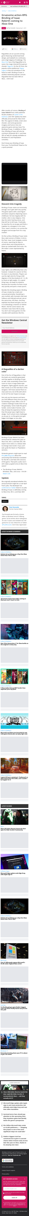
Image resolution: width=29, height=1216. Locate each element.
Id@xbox (5, 501)
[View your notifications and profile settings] (19, 2)
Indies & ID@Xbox (12, 11)
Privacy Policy (20, 1203)
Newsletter (24, 49)
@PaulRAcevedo (7, 525)
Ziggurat (10, 66)
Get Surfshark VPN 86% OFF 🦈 (18, 6)
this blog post (8, 455)
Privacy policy (5, 1174)
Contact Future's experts (8, 1170)
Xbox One (5, 62)
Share (5, 49)
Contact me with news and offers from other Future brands (15, 1193)
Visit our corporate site (14, 1155)
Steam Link (6, 474)
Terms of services (21, 336)
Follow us (16, 49)
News (3, 28)
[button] (27, 2)
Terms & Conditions (13, 1204)
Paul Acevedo (11, 28)
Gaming (4, 11)
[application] (14, 172)
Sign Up (14, 1198)
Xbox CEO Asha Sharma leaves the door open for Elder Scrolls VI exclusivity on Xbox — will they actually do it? (15, 1095)
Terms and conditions (8, 1167)
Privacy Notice (22, 337)
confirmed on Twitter (9, 488)
